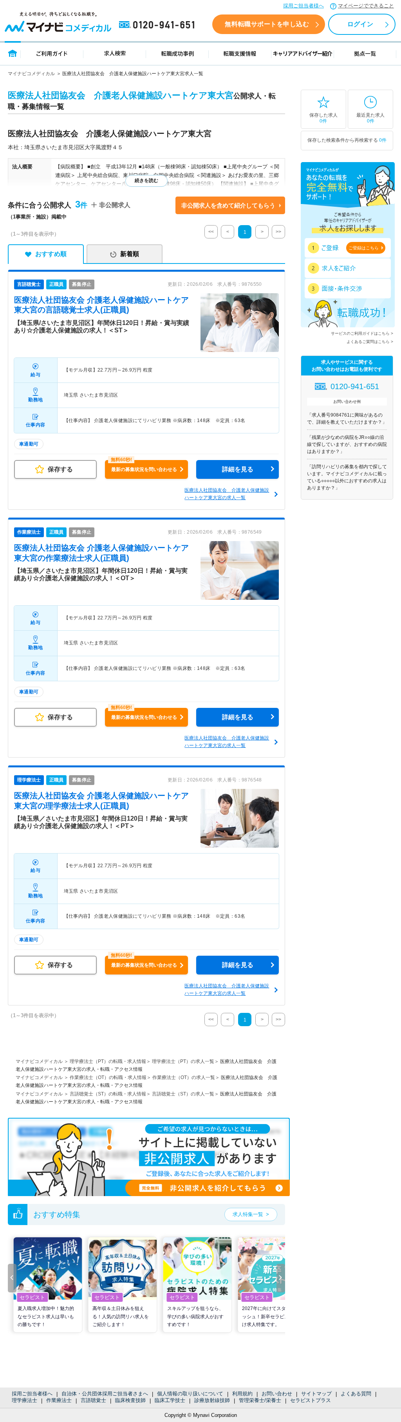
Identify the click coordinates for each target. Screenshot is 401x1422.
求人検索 (114, 53)
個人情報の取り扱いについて (190, 1394)
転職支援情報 (240, 53)
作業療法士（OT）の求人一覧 (183, 1077)
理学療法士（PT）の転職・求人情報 (108, 1061)
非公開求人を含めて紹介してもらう (228, 205)
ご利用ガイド (52, 53)
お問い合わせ (277, 1394)
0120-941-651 (158, 25)
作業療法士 (59, 1400)
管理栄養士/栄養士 (260, 1400)
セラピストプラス (310, 1400)
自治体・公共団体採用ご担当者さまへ (104, 1394)
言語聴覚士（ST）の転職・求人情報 (108, 1094)
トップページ (13, 53)
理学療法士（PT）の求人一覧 (183, 1061)
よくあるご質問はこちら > (370, 341)
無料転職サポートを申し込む (267, 24)
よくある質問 (356, 1394)
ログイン (360, 24)
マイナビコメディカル (31, 73)
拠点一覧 (365, 53)
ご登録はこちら (364, 247)
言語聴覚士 (93, 1400)
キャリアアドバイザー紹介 (302, 53)
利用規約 (242, 1394)
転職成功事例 (177, 53)
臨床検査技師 (130, 1400)
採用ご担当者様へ (303, 6)
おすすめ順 (51, 254)
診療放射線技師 (212, 1400)
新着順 (129, 254)
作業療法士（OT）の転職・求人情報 (108, 1077)
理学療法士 (24, 1400)
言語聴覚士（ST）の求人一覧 (183, 1094)
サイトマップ (316, 1394)
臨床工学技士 (170, 1400)
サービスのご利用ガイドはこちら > (362, 333)
